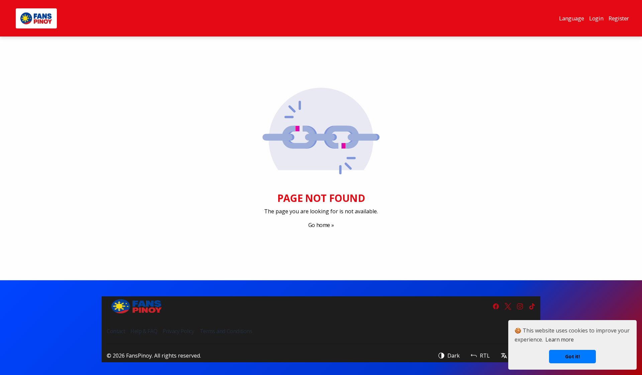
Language (571, 18)
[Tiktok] (532, 306)
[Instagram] (520, 306)
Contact (116, 331)
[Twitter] (508, 306)
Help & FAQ (143, 331)
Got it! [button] (572, 356)
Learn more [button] (559, 339)
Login (596, 18)
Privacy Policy (178, 331)
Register (619, 18)
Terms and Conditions (226, 331)
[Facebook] (496, 306)
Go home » (321, 225)
